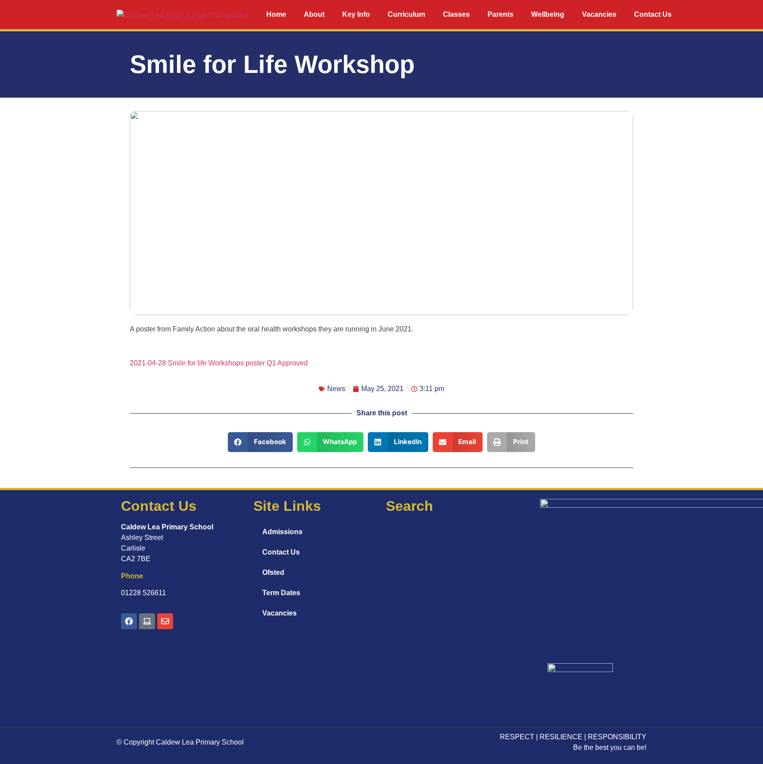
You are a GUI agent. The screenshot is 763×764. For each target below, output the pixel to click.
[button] (260, 442)
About (314, 14)
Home (276, 14)
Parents (500, 14)
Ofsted (273, 572)
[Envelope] (165, 621)
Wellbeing (547, 14)
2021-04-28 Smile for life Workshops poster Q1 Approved (219, 363)
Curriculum (406, 14)
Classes (456, 14)
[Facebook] (129, 621)
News (336, 388)
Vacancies (599, 14)
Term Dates (281, 593)
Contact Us (653, 14)
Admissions (282, 532)
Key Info (356, 14)
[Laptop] (147, 621)
